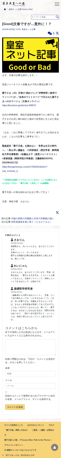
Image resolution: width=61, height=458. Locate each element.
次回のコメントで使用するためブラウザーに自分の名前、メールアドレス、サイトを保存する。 (30, 397)
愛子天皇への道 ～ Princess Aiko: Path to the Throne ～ (28, 440)
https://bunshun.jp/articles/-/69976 (19, 105)
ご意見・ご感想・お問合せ (43, 430)
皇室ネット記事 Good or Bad (20, 9)
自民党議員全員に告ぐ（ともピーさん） (31, 222)
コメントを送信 (15, 407)
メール (8, 380)
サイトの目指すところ (13, 425)
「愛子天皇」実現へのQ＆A (15, 430)
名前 (7, 368)
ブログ (51, 425)
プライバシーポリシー (13, 445)
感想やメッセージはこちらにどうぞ (21, 450)
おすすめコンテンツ (35, 425)
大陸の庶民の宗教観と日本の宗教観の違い (32, 218)
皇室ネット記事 (29, 29)
